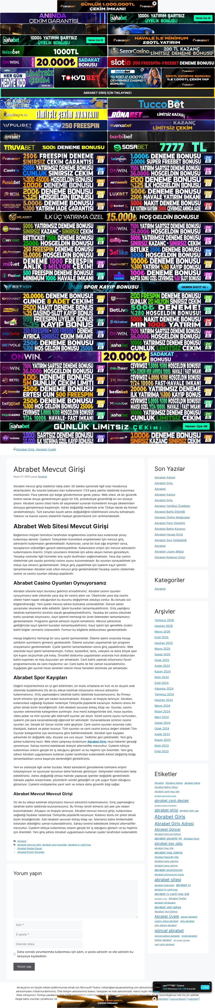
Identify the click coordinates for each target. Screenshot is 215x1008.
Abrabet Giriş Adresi (174, 823)
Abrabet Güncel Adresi (168, 834)
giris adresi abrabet (166, 925)
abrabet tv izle (161, 899)
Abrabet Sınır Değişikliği (171, 540)
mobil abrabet (189, 935)
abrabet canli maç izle (167, 791)
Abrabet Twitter (177, 898)
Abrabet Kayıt (191, 838)
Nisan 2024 (162, 711)
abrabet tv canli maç (79, 844)
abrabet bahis (192, 783)
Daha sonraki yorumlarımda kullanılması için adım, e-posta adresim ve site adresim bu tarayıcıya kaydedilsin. (75, 954)
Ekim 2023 (162, 745)
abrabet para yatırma (166, 861)
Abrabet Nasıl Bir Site (167, 857)
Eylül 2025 (161, 637)
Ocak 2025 (162, 660)
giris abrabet (187, 921)
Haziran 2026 (164, 626)
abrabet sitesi (168, 879)
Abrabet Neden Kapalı (29, 848)
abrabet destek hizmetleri (166, 805)
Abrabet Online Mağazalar (172, 517)
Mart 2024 (162, 717)
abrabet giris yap (189, 810)
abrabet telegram (164, 885)
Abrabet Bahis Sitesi (166, 787)
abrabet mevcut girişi (29, 844)
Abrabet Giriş (164, 483)
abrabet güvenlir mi (168, 838)
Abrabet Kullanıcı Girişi (170, 557)
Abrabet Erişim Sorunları (30, 852)
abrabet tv (183, 885)
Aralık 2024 (162, 665)
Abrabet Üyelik (167, 916)
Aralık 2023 (162, 734)
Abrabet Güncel (167, 829)
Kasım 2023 (163, 740)
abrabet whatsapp (165, 902)
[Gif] (107, 217)
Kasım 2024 (163, 671)
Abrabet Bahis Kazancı (170, 528)
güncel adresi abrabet (167, 935)
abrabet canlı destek (172, 800)
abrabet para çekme (166, 865)
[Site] (53, 158)
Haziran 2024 (164, 700)
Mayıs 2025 (162, 648)
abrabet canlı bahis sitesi (165, 796)
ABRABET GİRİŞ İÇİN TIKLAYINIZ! (107, 93)
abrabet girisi (166, 810)
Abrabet (21, 841)
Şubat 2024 (162, 722)
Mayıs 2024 (162, 705)
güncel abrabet (169, 930)
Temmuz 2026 (164, 620)
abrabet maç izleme (168, 852)
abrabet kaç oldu (169, 843)
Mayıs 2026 (162, 631)
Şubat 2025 (162, 654)
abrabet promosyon (169, 870)
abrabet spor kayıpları (54, 844)
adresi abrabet (189, 916)
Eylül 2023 (162, 751)
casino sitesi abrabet (166, 921)
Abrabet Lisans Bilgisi (169, 551)
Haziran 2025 (164, 643)
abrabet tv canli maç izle (172, 894)
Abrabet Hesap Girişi (169, 534)
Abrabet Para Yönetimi (170, 523)
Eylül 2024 (162, 683)
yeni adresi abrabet (181, 940)
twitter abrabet (163, 940)
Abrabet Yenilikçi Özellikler (172, 506)
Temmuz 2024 (164, 694)
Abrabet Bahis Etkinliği (170, 511)
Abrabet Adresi (165, 477)
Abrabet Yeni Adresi (166, 911)
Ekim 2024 (162, 677)
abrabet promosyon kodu (169, 874)
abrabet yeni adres (168, 907)
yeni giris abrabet (164, 944)
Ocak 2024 (162, 728)
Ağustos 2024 (164, 688)
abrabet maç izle (164, 848)
